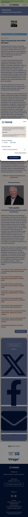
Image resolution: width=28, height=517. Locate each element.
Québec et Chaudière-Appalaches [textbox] (10, 149)
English (14, 142)
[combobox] (14, 149)
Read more (5, 132)
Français (6, 142)
